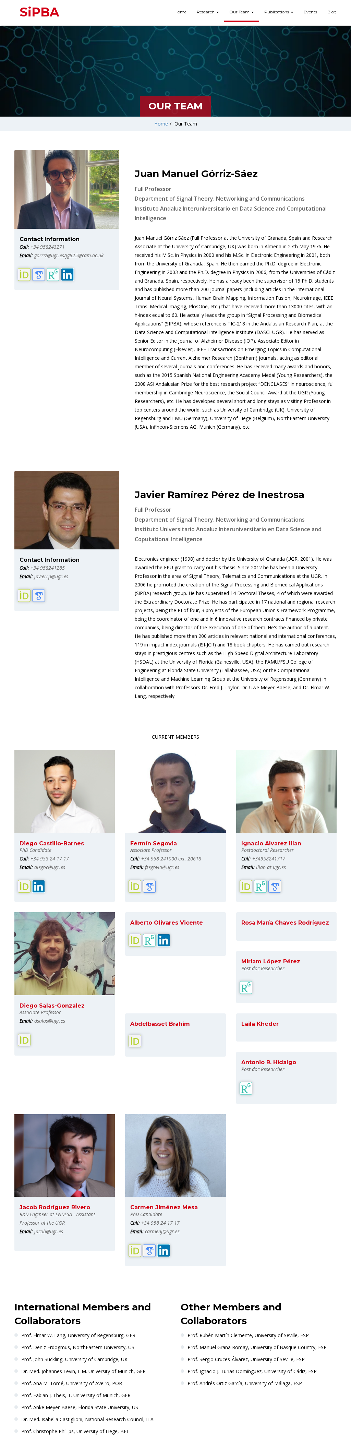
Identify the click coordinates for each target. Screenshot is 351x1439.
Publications (277, 11)
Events (310, 11)
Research (206, 11)
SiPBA (39, 12)
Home (180, 11)
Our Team (240, 11)
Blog (332, 11)
